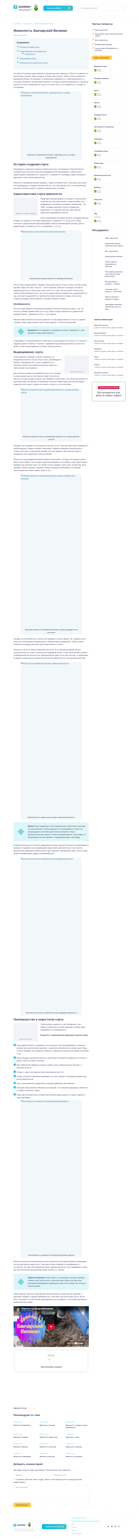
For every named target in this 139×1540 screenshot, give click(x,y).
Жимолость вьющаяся (74, 1456)
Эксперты (74, 1527)
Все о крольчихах (101, 40)
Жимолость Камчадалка (22, 1456)
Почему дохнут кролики (103, 44)
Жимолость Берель (25, 1039)
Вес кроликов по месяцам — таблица (112, 283)
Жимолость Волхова (47, 1456)
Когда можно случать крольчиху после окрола (109, 35)
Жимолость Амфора (21, 1437)
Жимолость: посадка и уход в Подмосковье (76, 1426)
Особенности (30, 54)
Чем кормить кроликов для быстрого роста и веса (113, 307)
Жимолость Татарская (74, 1447)
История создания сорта (29, 47)
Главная (18, 23)
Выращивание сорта (28, 58)
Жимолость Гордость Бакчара (26, 213)
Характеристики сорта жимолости (33, 51)
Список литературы (77, 1533)
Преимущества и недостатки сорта (34, 63)
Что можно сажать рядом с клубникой (111, 327)
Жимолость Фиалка (21, 1447)
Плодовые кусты (27, 23)
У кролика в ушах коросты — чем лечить (113, 290)
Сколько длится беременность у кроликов (106, 49)
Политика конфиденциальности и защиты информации (86, 1521)
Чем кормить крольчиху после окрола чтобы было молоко (114, 274)
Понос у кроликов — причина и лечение (112, 298)
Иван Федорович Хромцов (51, 1367)
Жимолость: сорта (72, 1437)
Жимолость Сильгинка (48, 1447)
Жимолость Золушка (47, 1425)
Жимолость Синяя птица (48, 1437)
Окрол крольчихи (101, 30)
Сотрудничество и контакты (79, 1518)
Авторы (73, 1530)
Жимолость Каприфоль (22, 1425)
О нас (73, 1524)
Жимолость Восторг (76, 371)
